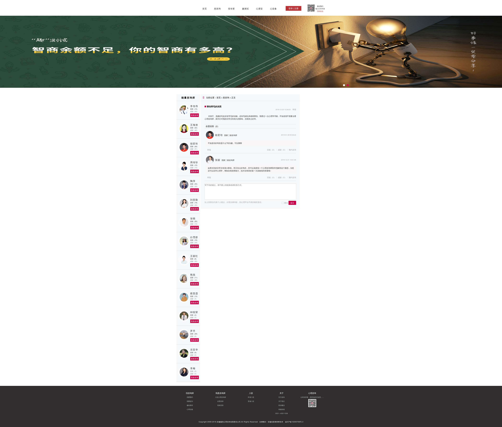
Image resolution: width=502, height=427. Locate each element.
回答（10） (194, 165)
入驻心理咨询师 (220, 397)
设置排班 (220, 401)
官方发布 (281, 397)
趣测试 (245, 8)
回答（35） (194, 184)
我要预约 (190, 397)
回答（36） (194, 146)
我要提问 (190, 401)
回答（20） (194, 221)
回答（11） (194, 277)
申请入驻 (251, 397)
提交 (292, 202)
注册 (296, 8)
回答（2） (193, 315)
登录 (291, 8)
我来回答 (220, 405)
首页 (204, 8)
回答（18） (194, 202)
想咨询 (217, 8)
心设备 (273, 8)
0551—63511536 (281, 413)
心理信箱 (190, 409)
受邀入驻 (251, 401)
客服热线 (281, 409)
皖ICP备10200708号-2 (294, 422)
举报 (294, 109)
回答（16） (194, 240)
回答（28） (194, 334)
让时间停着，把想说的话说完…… (312, 397)
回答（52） (194, 128)
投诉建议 (281, 405)
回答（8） (193, 259)
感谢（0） (282, 149)
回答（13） (194, 296)
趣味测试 (190, 405)
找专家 (231, 8)
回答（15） (194, 109)
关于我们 (281, 401)
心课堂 (259, 8)
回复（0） (271, 149)
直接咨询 (194, 115)
